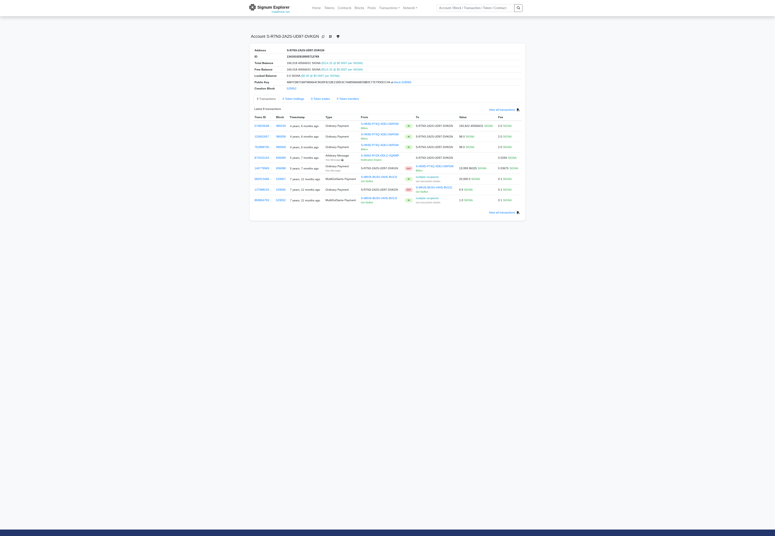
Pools (372, 8)
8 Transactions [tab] (266, 98)
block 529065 (402, 82)
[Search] (518, 8)
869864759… (263, 200)
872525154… (263, 157)
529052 (291, 88)
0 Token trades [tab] (320, 98)
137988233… (263, 189)
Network (409, 8)
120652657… (263, 136)
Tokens (329, 8)
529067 (281, 179)
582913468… (263, 179)
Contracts (344, 8)
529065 (281, 189)
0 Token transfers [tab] (348, 98)
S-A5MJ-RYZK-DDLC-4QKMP (380, 155)
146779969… (263, 168)
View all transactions (502, 109)
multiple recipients (427, 177)
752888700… (263, 147)
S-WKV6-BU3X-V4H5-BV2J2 (379, 177)
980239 (281, 125)
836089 (281, 157)
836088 (281, 168)
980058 (281, 136)
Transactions (388, 8)
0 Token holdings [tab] (293, 98)
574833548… (263, 125)
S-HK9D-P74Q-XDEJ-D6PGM (380, 123)
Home (316, 8)
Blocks (359, 8)
